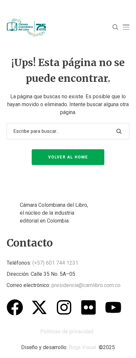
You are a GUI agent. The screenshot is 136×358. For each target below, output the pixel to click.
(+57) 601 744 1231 (55, 263)
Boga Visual (82, 347)
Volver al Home (68, 157)
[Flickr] (88, 307)
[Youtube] (113, 307)
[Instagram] (64, 307)
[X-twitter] (39, 307)
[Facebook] (15, 307)
